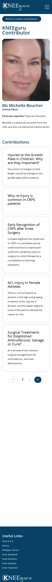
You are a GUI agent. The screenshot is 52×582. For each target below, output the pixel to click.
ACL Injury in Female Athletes (24, 284)
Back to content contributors (21, 18)
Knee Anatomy (9, 563)
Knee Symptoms (10, 554)
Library (5, 545)
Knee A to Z (7, 541)
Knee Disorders (9, 559)
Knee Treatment (10, 567)
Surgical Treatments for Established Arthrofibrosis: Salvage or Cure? (26, 338)
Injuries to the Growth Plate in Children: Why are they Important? (25, 158)
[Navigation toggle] (47, 7)
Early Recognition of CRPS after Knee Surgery (24, 228)
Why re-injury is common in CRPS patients (21, 199)
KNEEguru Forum (10, 550)
